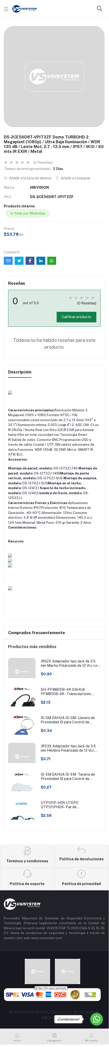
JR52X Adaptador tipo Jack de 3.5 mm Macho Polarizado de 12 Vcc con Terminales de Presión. (70, 663)
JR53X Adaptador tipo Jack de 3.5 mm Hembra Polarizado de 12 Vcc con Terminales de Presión (68, 748)
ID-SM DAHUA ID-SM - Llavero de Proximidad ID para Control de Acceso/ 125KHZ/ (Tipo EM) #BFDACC (68, 720)
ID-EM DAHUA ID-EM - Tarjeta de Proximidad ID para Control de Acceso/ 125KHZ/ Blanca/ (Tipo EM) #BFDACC (70, 776)
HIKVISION (39, 187)
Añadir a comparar (75, 178)
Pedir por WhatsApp (29, 213)
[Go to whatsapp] (96, 1019)
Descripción (19, 372)
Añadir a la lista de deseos (29, 178)
